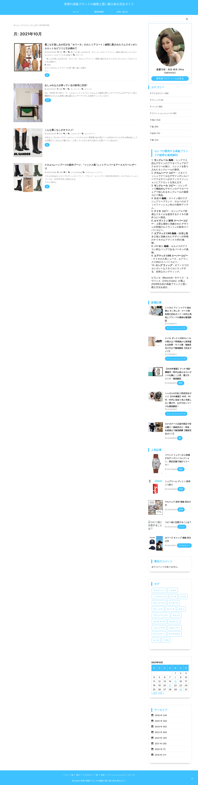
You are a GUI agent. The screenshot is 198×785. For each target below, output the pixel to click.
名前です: (161, 69)
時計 (156, 120)
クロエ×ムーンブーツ (94, 172)
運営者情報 (99, 12)
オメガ (156, 640)
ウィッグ (157, 100)
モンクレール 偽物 (163, 160)
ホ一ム (76, 12)
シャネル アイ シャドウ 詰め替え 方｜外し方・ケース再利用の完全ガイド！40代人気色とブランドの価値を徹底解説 (178, 314)
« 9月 (154, 693)
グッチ (173, 596)
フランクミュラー (160, 615)
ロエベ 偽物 (160, 198)
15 (175, 681)
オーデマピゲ (174, 634)
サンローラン (76, 89)
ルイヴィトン (159, 590)
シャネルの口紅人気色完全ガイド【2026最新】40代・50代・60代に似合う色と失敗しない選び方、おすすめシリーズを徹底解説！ (178, 399)
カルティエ (174, 621)
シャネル (172, 590)
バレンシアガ (159, 628)
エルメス (176, 615)
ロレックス (158, 609)
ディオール (173, 603)
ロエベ (181, 609)
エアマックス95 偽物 (165, 233)
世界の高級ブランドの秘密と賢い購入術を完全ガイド (99, 4)
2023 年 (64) (161, 732)
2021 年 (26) (161, 743)
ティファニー (159, 634)
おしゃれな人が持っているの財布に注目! (66, 85)
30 (180, 689)
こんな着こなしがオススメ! (59, 130)
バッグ (157, 106)
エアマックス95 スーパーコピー (171, 255)
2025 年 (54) (161, 721)
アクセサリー (160, 93)
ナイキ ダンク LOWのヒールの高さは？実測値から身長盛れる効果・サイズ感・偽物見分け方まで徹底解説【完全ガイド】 (178, 344)
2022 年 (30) (161, 738)
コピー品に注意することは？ (178, 522)
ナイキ (183, 596)
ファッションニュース (164, 113)
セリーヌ (79, 55)
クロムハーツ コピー (165, 172)
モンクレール (159, 603)
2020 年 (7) (160, 749)
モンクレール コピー (165, 185)
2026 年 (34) (161, 715)
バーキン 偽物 (161, 246)
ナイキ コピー (161, 211)
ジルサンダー (76, 134)
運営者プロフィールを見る (170, 78)
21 (170, 685)
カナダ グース (159, 621)
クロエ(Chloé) (76, 172)
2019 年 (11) (160, 755)
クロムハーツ (174, 628)
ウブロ (166, 640)
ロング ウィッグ (164, 265)
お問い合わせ (122, 12)
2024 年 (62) (161, 726)
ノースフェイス (160, 596)
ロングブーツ (90, 134)
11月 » (161, 693)
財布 (156, 133)
